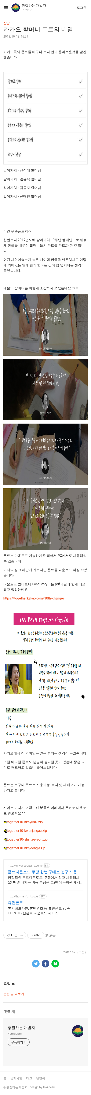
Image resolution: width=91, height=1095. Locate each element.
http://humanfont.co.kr (23, 896)
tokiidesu (49, 1087)
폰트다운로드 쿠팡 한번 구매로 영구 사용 (42, 872)
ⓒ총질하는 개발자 (15, 1087)
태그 (29, 1078)
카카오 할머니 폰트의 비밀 (38, 29)
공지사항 (16, 1078)
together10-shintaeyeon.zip (27, 839)
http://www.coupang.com (25, 865)
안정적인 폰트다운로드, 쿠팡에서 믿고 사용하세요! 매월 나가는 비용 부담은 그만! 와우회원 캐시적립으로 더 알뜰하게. (44, 880)
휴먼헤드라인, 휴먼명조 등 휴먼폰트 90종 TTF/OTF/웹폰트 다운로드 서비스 (39, 910)
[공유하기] (16, 935)
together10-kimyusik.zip (25, 822)
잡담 (6, 23)
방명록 (40, 1078)
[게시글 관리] (21, 935)
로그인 (81, 8)
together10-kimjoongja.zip (26, 848)
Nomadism (15, 1033)
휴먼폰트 (15, 902)
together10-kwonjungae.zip (27, 831)
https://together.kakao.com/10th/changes (34, 598)
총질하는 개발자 (21, 1027)
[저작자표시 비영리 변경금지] (50, 935)
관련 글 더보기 (13, 994)
